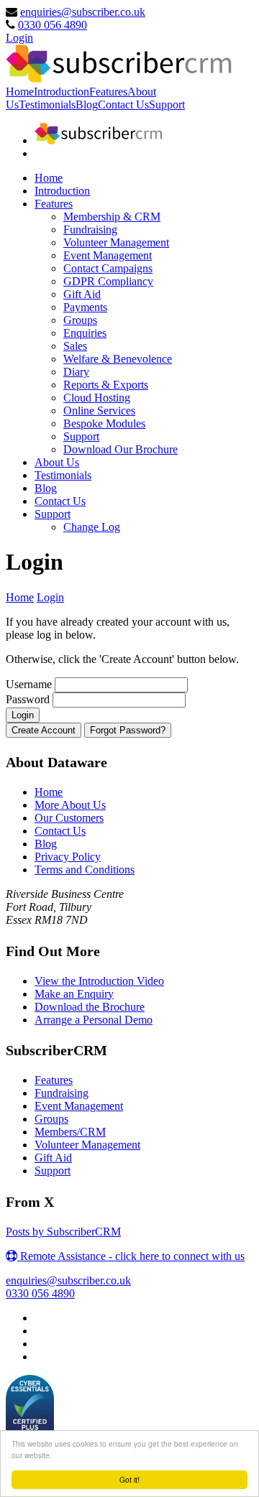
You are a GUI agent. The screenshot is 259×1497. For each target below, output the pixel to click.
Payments (85, 307)
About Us (57, 462)
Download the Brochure (90, 1007)
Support (167, 104)
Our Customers (69, 818)
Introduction (61, 91)
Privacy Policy (68, 857)
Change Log (91, 527)
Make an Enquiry (74, 994)
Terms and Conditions (85, 869)
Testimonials (47, 104)
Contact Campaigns (108, 268)
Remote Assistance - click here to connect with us (131, 1256)
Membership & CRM (111, 216)
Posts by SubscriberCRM (63, 1231)
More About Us (70, 805)
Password (29, 699)
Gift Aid (82, 294)
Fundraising (90, 229)
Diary (76, 372)
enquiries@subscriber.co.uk (82, 12)
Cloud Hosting (96, 397)
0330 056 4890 (52, 25)
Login (19, 38)
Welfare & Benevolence (117, 359)
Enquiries (84, 333)
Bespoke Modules (104, 423)
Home (20, 91)
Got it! (129, 1479)
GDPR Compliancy (108, 281)
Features (108, 91)
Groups (80, 320)
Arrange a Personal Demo (94, 1020)
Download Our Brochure (120, 449)
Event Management (107, 255)
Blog (87, 104)
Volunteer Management (116, 242)
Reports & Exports (105, 385)
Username (30, 684)
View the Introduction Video (99, 981)
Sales (75, 346)
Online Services (99, 410)
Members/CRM (70, 1132)
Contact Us (123, 104)
